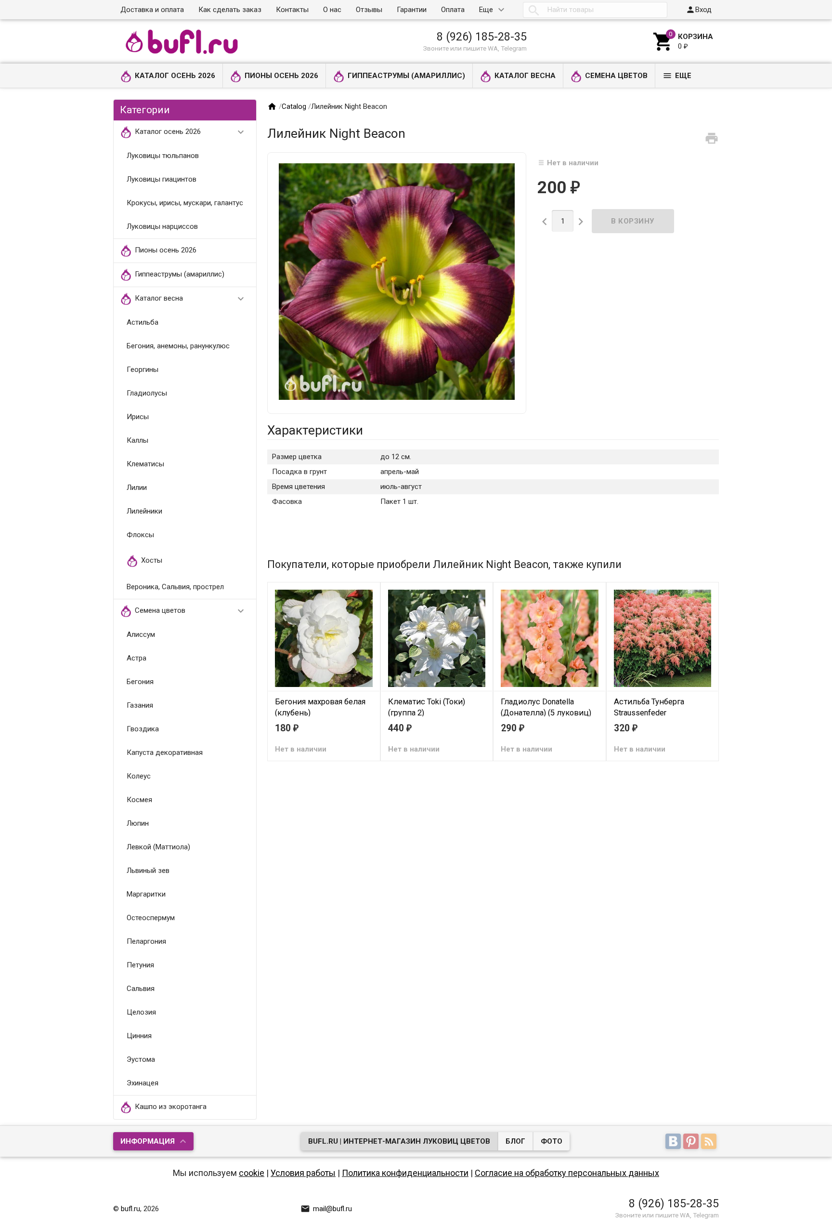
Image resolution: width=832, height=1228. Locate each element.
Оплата (453, 9)
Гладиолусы (147, 393)
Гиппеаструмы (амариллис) (406, 75)
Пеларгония (146, 941)
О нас (332, 9)
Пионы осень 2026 (281, 75)
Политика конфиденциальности (405, 1173)
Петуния (140, 965)
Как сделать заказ (229, 9)
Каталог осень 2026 (175, 75)
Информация (147, 1141)
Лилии (137, 487)
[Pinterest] (692, 1142)
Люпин (138, 823)
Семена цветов (616, 75)
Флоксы (140, 534)
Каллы (137, 440)
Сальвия (141, 988)
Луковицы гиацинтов (161, 179)
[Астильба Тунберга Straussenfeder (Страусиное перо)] (663, 638)
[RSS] (710, 1142)
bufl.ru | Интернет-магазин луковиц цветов (399, 1141)
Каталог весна (525, 75)
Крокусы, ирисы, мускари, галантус (185, 202)
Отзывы (369, 9)
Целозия (141, 1012)
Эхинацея (142, 1083)
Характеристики (315, 430)
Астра (136, 658)
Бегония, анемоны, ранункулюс (178, 346)
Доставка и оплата (152, 9)
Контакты (292, 9)
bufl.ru (130, 1208)
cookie (251, 1173)
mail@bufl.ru (326, 1208)
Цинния (139, 1035)
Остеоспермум (151, 917)
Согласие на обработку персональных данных (567, 1173)
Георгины (142, 369)
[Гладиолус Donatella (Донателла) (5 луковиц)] (549, 638)
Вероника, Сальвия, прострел (175, 586)
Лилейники (144, 511)
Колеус (139, 776)
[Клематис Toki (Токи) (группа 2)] (437, 638)
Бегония (140, 681)
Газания (140, 705)
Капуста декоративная (165, 752)
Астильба (142, 322)
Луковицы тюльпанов (163, 155)
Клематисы (145, 464)
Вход (699, 9)
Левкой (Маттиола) (158, 847)
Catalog (294, 106)
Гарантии (412, 9)
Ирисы (138, 416)
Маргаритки (146, 894)
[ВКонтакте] (674, 1142)
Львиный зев (148, 870)
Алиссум (141, 634)
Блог (515, 1141)
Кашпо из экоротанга (171, 1106)
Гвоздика (143, 729)
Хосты (151, 560)
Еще (486, 9)
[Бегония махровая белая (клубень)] (324, 638)
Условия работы (303, 1173)
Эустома (141, 1059)
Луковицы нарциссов (162, 226)
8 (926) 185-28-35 (482, 36)
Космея (139, 799)
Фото (551, 1141)
